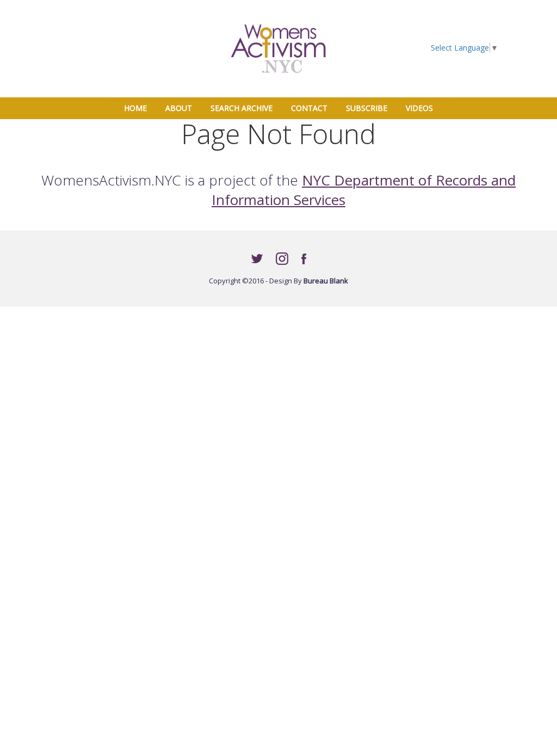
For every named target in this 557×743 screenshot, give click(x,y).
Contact (309, 108)
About (178, 108)
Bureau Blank (326, 281)
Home (139, 107)
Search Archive (242, 108)
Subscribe (366, 108)
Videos (419, 108)
